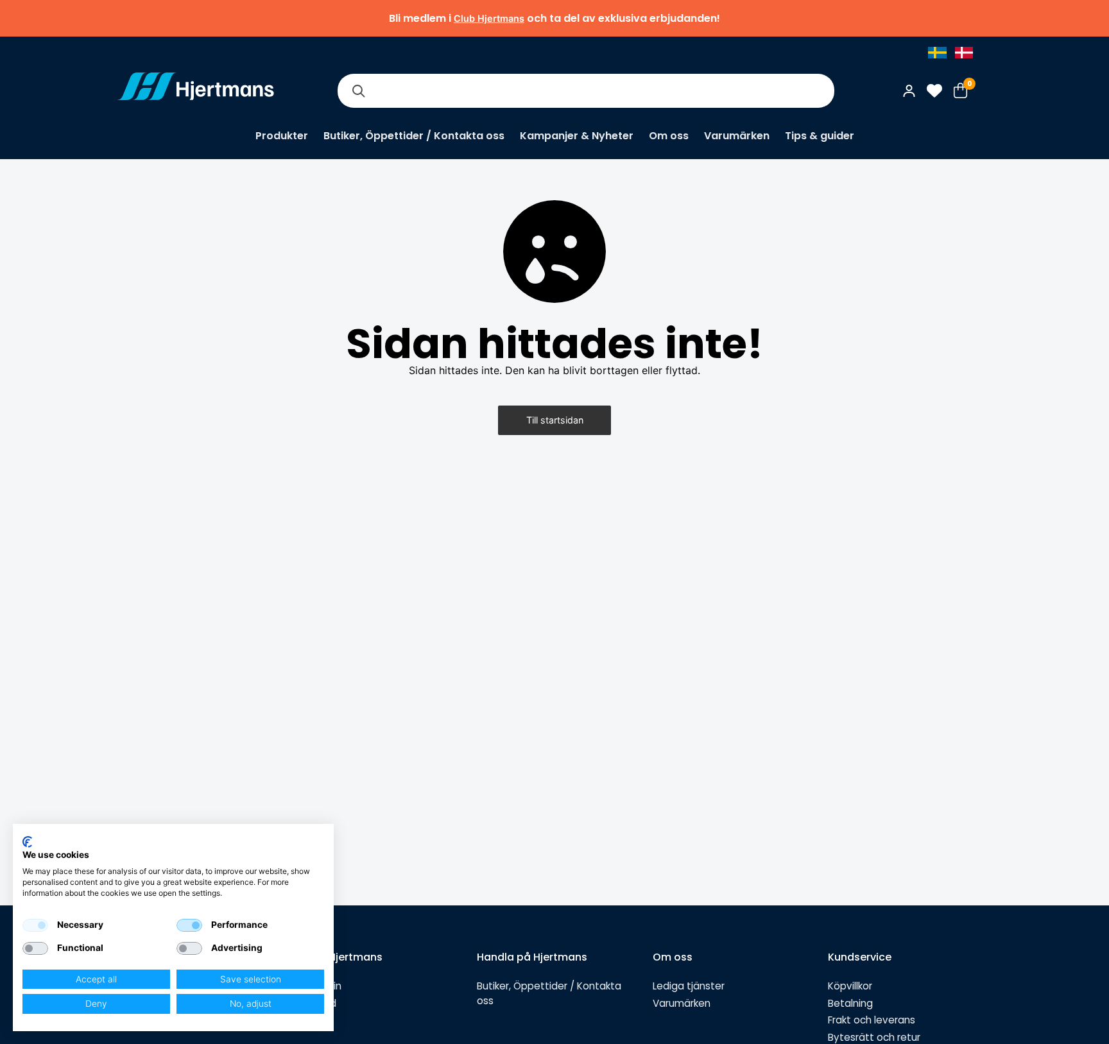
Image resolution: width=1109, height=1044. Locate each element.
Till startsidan (554, 420)
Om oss (669, 135)
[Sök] (358, 91)
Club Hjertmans (489, 18)
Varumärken (736, 135)
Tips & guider (819, 135)
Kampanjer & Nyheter (576, 135)
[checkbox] (35, 925)
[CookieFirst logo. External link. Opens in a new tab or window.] (27, 842)
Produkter (281, 135)
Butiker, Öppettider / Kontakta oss (413, 135)
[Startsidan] (196, 90)
